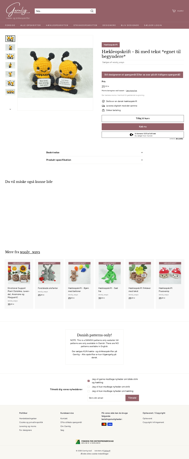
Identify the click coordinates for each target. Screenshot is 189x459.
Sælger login (153, 25)
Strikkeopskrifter (86, 25)
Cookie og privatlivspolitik (31, 422)
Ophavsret (147, 418)
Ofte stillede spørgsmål (71, 422)
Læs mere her (131, 91)
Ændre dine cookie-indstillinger (94, 454)
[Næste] (10, 108)
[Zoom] (55, 73)
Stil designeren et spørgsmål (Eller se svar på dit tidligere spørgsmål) (142, 74)
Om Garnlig (65, 426)
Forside (10, 25)
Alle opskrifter (30, 25)
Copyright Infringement (153, 422)
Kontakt (64, 418)
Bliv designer (130, 25)
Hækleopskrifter (57, 25)
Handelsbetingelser (28, 418)
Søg (62, 430)
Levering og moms (27, 426)
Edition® (106, 451)
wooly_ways (118, 62)
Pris (104, 81)
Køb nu (143, 126)
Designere (109, 25)
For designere (25, 430)
